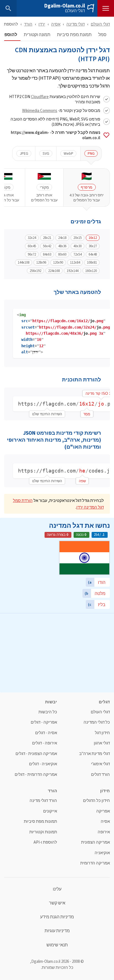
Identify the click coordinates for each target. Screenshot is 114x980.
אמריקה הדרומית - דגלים (36, 774)
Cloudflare (40, 96)
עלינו (57, 889)
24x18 (62, 238)
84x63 (47, 254)
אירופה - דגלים (44, 743)
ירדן (41, 24)
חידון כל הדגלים (96, 801)
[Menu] (105, 8)
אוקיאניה (102, 853)
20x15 (77, 238)
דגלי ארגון (102, 743)
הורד (28, 24)
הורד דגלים (100, 774)
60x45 (32, 246)
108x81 (92, 262)
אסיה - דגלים (46, 733)
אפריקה (103, 811)
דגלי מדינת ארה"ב (94, 754)
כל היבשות (47, 712)
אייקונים (50, 811)
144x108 (23, 262)
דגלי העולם (75, 11)
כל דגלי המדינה (97, 722)
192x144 (72, 271)
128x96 (41, 262)
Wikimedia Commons (39, 110)
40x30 (77, 246)
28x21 (47, 238)
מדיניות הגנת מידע (57, 917)
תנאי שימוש (57, 945)
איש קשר (57, 903)
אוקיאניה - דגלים (43, 764)
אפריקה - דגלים (44, 722)
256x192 (35, 271)
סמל (102, 35)
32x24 (32, 238)
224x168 (54, 271)
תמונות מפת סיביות (40, 821)
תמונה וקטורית (37, 35)
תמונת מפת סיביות (74, 35)
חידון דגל (102, 733)
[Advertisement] (57, 652)
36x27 (93, 246)
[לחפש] (8, 8)
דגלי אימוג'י (100, 764)
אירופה (104, 832)
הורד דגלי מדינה (43, 801)
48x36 (62, 246)
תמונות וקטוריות (43, 832)
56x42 (47, 246)
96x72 (32, 254)
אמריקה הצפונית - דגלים (36, 754)
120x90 (58, 262)
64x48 (93, 254)
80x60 (62, 254)
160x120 (91, 271)
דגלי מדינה (75, 24)
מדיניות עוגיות (57, 931)
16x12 (93, 238)
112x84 (75, 262)
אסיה (55, 24)
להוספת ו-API (45, 842)
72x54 (77, 254)
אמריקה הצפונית (95, 842)
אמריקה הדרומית (95, 863)
